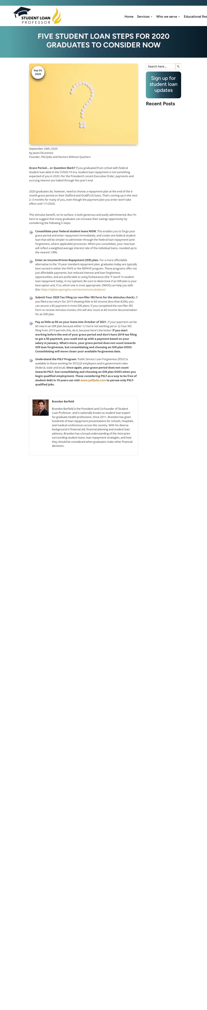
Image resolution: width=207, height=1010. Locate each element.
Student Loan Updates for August (162, 551)
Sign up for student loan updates (155, 3)
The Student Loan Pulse (160, 1004)
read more (155, 333)
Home (129, 16)
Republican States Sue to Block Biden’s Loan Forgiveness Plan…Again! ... (162, 323)
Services (143, 16)
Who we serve (166, 16)
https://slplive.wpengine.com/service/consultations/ (73, 289)
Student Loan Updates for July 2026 (160, 777)
